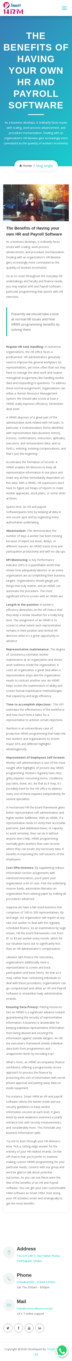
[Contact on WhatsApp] (62, 1351)
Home (27, 165)
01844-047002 (46, 1282)
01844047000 (26, 1282)
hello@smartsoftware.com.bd (35, 1308)
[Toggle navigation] (64, 8)
